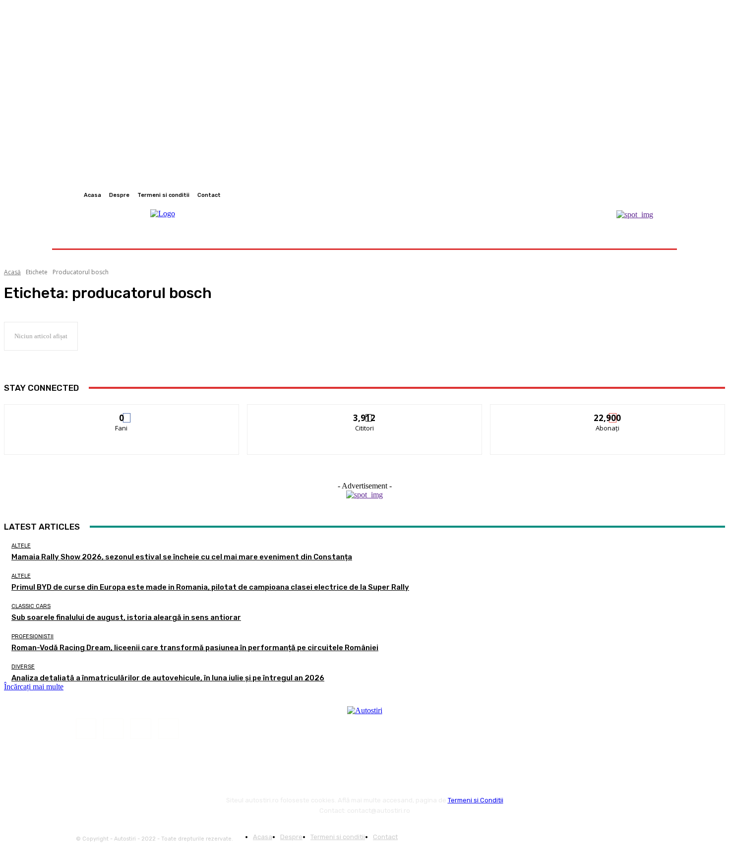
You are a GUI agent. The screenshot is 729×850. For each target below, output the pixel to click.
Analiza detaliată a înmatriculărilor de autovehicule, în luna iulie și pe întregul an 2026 (167, 677)
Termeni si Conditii (475, 800)
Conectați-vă (364, 412)
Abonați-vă (608, 412)
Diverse (23, 666)
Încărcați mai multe (33, 686)
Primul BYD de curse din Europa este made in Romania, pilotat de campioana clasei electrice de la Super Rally (210, 587)
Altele (21, 545)
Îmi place (122, 412)
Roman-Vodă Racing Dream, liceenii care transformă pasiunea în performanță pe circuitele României (194, 647)
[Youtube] (659, 195)
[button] (653, 236)
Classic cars (31, 606)
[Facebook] (623, 195)
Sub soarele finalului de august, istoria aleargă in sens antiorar (126, 617)
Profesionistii (32, 636)
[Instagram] (635, 195)
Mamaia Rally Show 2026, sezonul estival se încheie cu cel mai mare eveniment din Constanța (181, 556)
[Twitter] (647, 195)
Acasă (12, 272)
